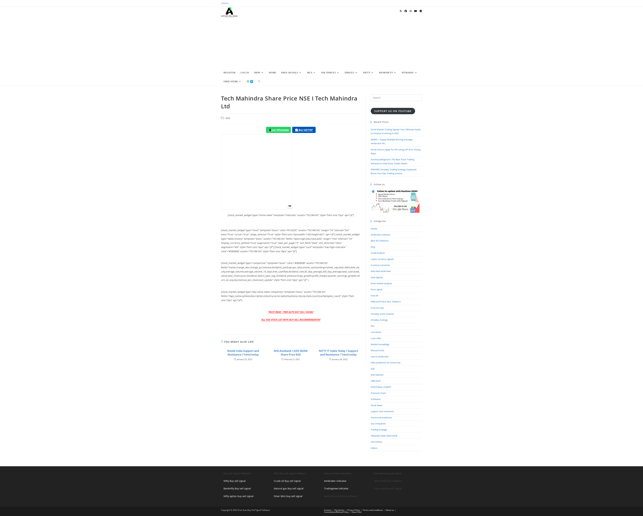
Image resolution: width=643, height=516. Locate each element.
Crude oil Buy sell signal (287, 481)
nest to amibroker (380, 356)
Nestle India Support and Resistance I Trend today (243, 352)
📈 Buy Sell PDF (304, 129)
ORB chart (376, 380)
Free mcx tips (377, 307)
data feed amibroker (381, 271)
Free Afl (374, 295)
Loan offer (376, 338)
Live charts (376, 332)
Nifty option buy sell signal (239, 496)
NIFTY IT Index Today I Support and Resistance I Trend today (338, 352)
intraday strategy (379, 319)
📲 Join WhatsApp (278, 129)
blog (373, 246)
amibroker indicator (380, 234)
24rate (374, 228)
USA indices (376, 441)
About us (390, 510)
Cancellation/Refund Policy (336, 512)
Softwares (376, 399)
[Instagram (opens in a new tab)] (410, 11)
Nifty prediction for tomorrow (385, 362)
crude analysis (378, 252)
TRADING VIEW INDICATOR (384, 435)
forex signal (376, 289)
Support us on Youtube (392, 111)
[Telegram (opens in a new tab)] (420, 11)
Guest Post (356, 512)
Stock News (376, 405)
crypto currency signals (382, 259)
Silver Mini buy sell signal (288, 496)
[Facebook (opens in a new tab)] (405, 11)
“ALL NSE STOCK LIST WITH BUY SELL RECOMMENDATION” (291, 319)
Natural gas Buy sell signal (289, 488)
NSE (228, 118)
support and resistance (382, 411)
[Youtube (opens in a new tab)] (415, 11)
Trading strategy (379, 429)
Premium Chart (378, 393)
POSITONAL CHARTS (381, 387)
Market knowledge (380, 344)
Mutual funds (377, 350)
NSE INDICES (377, 374)
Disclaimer (339, 510)
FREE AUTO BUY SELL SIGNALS (386, 301)
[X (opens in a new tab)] (400, 11)
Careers (225, 3)
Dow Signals (377, 277)
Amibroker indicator (335, 481)
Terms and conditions (373, 510)
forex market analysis (381, 283)
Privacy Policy (353, 510)
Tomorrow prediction (381, 417)
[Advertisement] (321, 43)
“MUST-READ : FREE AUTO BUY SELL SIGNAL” (291, 312)
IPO (372, 326)
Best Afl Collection (380, 240)
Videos (374, 448)
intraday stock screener (382, 313)
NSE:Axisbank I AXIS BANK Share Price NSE (291, 352)
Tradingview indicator (336, 488)
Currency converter (380, 265)
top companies (378, 423)
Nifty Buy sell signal (235, 481)
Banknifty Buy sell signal (237, 488)
